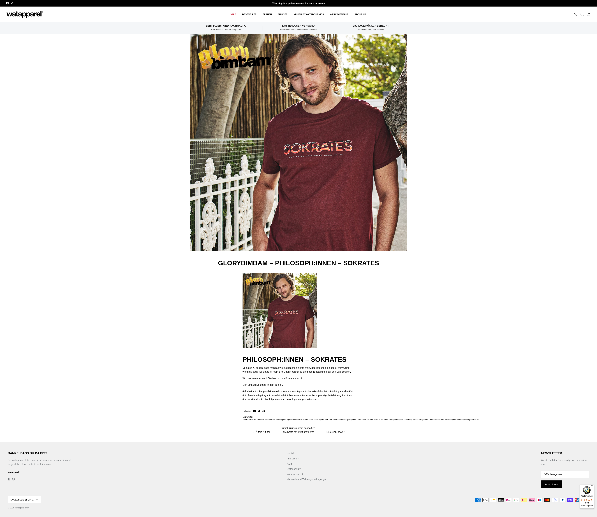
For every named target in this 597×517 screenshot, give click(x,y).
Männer (282, 14)
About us (360, 14)
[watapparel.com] (25, 14)
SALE (233, 14)
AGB (289, 463)
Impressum (293, 458)
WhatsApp (277, 3)
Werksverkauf (339, 14)
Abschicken (551, 484)
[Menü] (592, 486)
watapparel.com (22, 508)
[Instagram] (12, 3)
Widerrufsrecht (295, 474)
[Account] (574, 14)
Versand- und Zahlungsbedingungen (307, 479)
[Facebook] (7, 3)
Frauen (267, 14)
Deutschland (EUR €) (22, 499)
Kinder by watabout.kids (309, 14)
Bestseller (249, 14)
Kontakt (291, 453)
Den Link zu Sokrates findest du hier (262, 385)
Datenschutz (294, 469)
